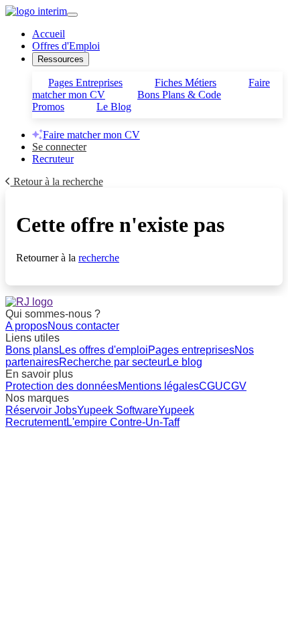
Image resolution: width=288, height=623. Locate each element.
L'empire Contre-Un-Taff (122, 422)
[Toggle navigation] (72, 15)
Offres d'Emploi (66, 45)
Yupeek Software (117, 410)
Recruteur (53, 158)
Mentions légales (158, 386)
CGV (234, 386)
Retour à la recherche (57, 181)
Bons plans (32, 350)
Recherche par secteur (113, 362)
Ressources (61, 59)
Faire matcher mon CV (91, 134)
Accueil (48, 33)
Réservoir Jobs (41, 410)
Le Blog (113, 106)
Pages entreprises (191, 350)
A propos (26, 326)
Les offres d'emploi (103, 350)
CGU (211, 386)
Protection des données (61, 386)
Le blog (184, 362)
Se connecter (59, 146)
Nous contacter (83, 326)
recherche (98, 257)
